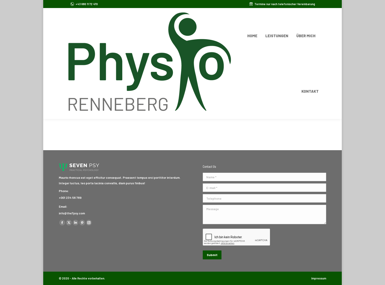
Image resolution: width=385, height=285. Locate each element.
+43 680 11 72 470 (87, 4)
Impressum (318, 278)
